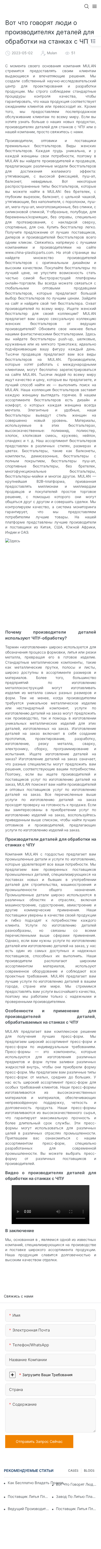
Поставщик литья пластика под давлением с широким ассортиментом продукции (76, 1508)
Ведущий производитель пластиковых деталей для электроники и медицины (28, 1508)
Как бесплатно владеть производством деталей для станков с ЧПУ (37, 1482)
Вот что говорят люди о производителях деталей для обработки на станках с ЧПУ (76, 1484)
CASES (73, 1470)
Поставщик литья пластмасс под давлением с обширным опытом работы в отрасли (28, 1496)
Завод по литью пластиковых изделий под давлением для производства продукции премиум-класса (76, 1496)
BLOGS (89, 1470)
